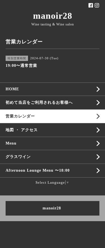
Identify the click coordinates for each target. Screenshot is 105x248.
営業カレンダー (20, 116)
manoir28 (52, 16)
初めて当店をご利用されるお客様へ (39, 102)
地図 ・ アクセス (22, 130)
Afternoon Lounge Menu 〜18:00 (38, 170)
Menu (11, 143)
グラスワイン (18, 157)
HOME (12, 89)
